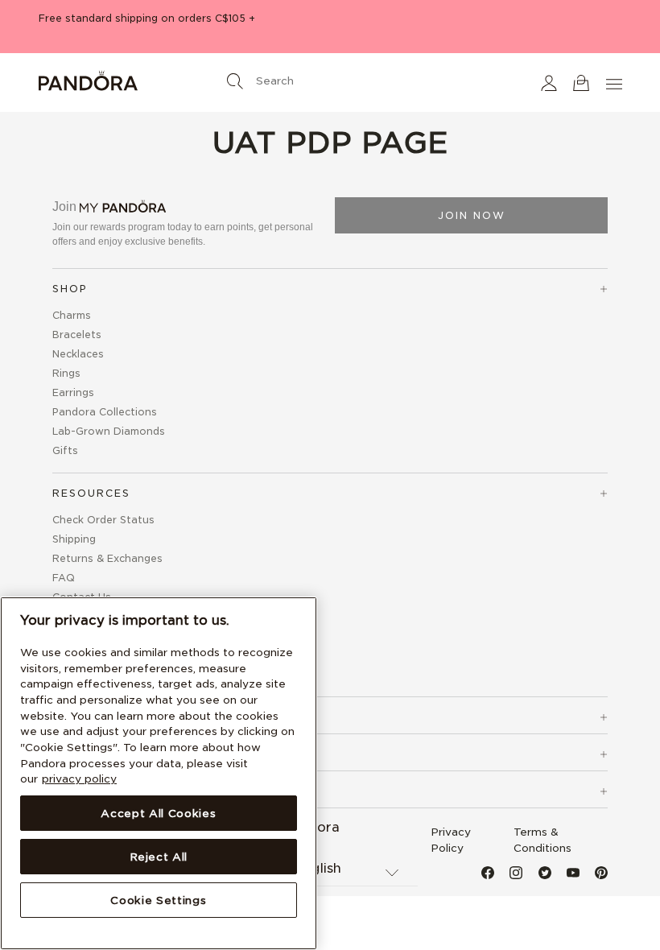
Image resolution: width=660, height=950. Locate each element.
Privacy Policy (451, 840)
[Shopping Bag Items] (581, 82)
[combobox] (330, 77)
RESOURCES (91, 493)
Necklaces (78, 354)
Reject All (159, 856)
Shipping (74, 539)
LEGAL (73, 754)
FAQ (63, 578)
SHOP (70, 289)
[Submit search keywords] (235, 81)
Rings (66, 373)
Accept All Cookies (158, 813)
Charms (71, 315)
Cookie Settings (158, 900)
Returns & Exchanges (107, 558)
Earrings (73, 392)
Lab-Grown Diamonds (108, 431)
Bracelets (76, 334)
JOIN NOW (471, 215)
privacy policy (79, 778)
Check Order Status (103, 520)
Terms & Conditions (542, 840)
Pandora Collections (104, 412)
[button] (549, 82)
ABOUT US (86, 791)
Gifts (65, 450)
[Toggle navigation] (615, 82)
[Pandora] (135, 83)
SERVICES (83, 717)
